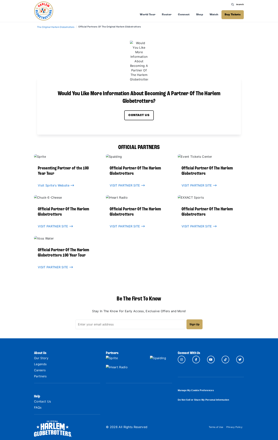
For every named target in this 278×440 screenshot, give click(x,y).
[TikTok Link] (225, 359)
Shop (199, 14)
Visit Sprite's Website (54, 185)
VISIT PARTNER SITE (125, 185)
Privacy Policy (234, 427)
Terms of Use (216, 427)
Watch (214, 14)
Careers (40, 370)
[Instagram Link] (181, 359)
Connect (183, 14)
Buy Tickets (233, 14)
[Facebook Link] (196, 359)
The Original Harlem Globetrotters (56, 27)
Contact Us (139, 115)
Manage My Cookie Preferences (196, 390)
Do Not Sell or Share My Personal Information (203, 400)
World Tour (147, 14)
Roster (167, 14)
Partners (40, 376)
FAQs (37, 407)
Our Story (41, 358)
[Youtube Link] (211, 359)
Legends (40, 364)
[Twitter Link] (240, 359)
